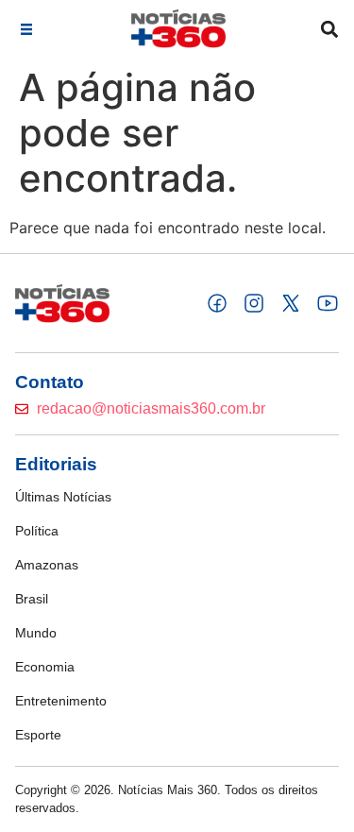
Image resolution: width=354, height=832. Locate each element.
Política (37, 530)
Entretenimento (61, 700)
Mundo (36, 632)
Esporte (38, 734)
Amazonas (46, 564)
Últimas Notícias (63, 496)
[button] (25, 28)
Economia (45, 666)
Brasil (31, 598)
